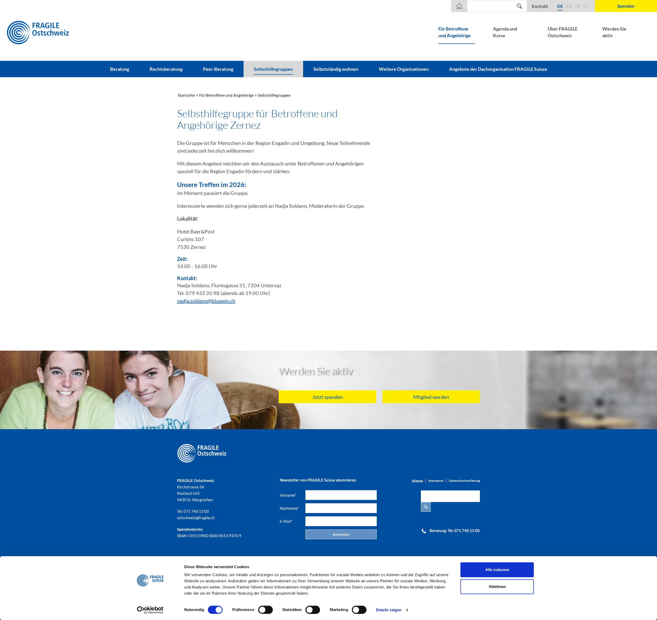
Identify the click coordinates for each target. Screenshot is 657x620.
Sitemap (417, 481)
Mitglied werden (431, 397)
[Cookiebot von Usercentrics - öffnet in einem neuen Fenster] (150, 610)
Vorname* (288, 495)
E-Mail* (286, 521)
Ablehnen (497, 586)
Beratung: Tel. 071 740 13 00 (455, 530)
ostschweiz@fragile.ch (196, 517)
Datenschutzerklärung (464, 481)
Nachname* (289, 508)
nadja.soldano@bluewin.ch (206, 301)
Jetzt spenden (327, 397)
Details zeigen (388, 610)
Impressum (435, 481)
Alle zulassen (497, 569)
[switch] (265, 610)
